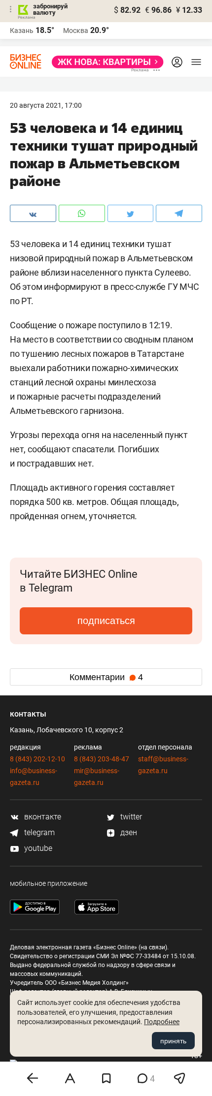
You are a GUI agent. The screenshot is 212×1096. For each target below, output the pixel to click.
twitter (130, 816)
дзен (127, 832)
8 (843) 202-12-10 (37, 759)
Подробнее (161, 1022)
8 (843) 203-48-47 (101, 759)
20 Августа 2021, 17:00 (46, 105)
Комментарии (106, 677)
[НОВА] (105, 62)
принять (173, 1041)
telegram (38, 832)
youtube (37, 848)
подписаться (106, 620)
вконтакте (41, 816)
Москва (75, 30)
